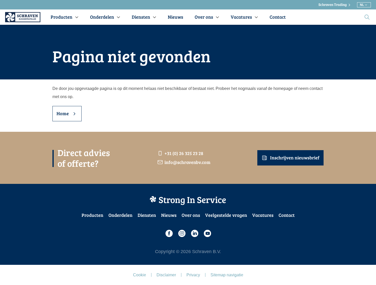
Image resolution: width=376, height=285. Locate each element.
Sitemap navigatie (227, 275)
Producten (92, 215)
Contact (287, 215)
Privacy (193, 275)
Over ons (191, 215)
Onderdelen (120, 215)
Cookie (139, 275)
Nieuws (168, 215)
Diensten (147, 215)
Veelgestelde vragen (226, 215)
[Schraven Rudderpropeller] (22, 17)
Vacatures (262, 215)
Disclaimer (166, 275)
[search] (367, 17)
